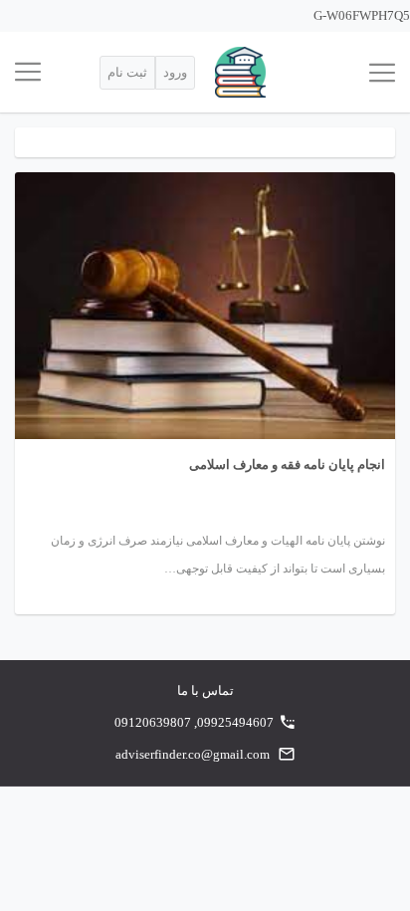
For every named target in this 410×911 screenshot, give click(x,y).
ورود (175, 72)
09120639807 (152, 722)
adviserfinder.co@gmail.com (192, 754)
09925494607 (235, 722)
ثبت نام (127, 72)
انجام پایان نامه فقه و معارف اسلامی (287, 464)
